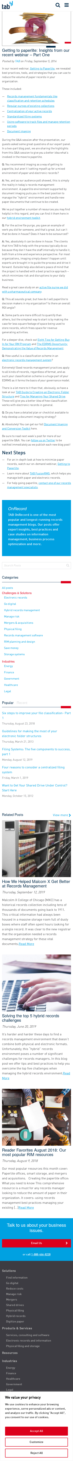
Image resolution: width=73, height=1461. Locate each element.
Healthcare (11, 685)
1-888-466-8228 (40, 1254)
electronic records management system (27, 360)
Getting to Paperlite (42, 68)
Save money (11, 648)
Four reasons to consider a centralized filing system (33, 772)
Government (11, 678)
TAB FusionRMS (40, 473)
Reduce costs (14, 1288)
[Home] (18, 5)
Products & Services (17, 1328)
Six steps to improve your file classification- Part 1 (36, 718)
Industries (9, 1361)
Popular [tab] (8, 703)
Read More (26, 944)
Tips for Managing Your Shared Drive (42, 396)
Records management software (23, 635)
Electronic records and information (28, 1340)
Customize (36, 1442)
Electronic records (15, 597)
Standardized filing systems (24, 116)
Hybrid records (16, 1316)
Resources (10, 1353)
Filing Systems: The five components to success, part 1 (36, 754)
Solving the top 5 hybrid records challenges (30, 1017)
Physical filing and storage (23, 1346)
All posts (7, 588)
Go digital (10, 604)
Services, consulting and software (27, 1335)
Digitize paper (15, 1321)
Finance (9, 672)
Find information (17, 1277)
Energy (8, 666)
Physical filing (13, 629)
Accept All (36, 1431)
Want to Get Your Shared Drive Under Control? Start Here (34, 790)
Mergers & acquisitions (18, 622)
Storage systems (14, 654)
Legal (7, 691)
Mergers (11, 1299)
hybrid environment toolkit (23, 218)
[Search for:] (36, 565)
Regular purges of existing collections (30, 106)
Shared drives (15, 1305)
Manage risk (11, 616)
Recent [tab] (22, 703)
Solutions (9, 1271)
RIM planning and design (19, 641)
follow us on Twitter (43, 440)
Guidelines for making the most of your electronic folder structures (29, 736)
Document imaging (19, 131)
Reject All (36, 1453)
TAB (17, 61)
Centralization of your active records (29, 111)
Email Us (36, 1243)
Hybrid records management (22, 610)
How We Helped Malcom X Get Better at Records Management (36, 883)
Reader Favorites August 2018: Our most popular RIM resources (34, 1152)
